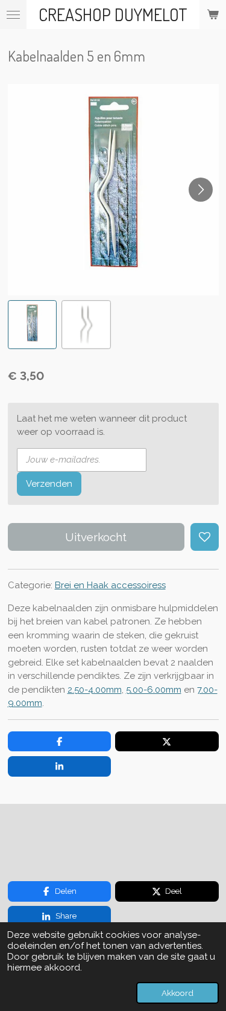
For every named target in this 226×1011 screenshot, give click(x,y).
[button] (32, 325)
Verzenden (49, 483)
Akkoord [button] (177, 993)
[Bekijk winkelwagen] (212, 14)
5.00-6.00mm (153, 689)
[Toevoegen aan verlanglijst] (204, 537)
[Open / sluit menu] (13, 14)
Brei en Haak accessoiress (110, 585)
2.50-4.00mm (94, 689)
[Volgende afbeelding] (201, 190)
